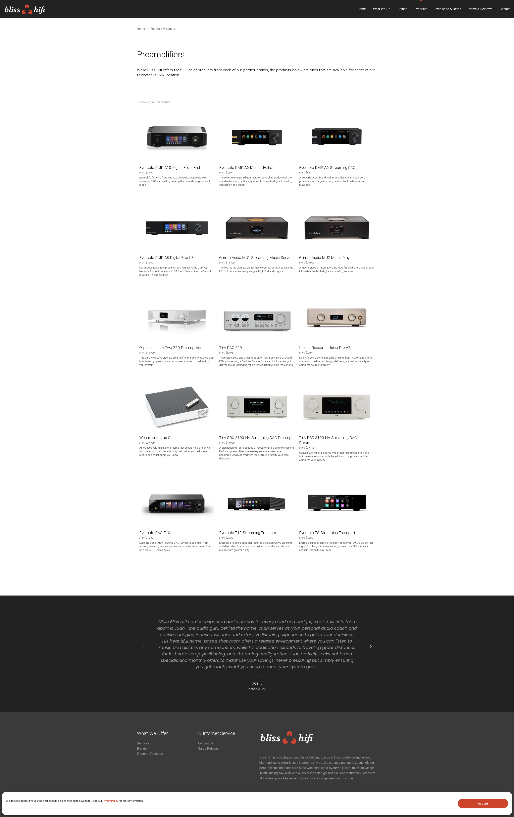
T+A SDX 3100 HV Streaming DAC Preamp (255, 437)
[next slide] (370, 646)
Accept (483, 803)
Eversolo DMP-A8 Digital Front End (168, 257)
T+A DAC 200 (230, 347)
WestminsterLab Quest (158, 437)
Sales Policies (208, 748)
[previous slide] (143, 646)
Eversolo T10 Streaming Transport (248, 532)
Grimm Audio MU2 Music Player (326, 257)
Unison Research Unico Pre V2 (324, 347)
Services (143, 743)
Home (141, 29)
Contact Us (205, 743)
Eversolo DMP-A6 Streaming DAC (327, 167)
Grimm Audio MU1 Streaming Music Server (255, 257)
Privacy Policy (110, 800)
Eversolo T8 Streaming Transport (327, 532)
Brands (142, 748)
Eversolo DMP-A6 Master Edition (246, 167)
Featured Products (163, 29)
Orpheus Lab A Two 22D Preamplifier (170, 347)
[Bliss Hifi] (27, 9)
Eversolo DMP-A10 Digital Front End (169, 167)
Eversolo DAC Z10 (154, 532)
